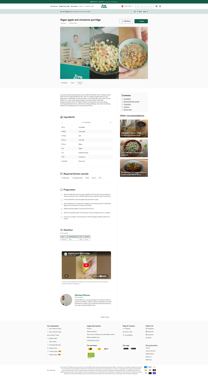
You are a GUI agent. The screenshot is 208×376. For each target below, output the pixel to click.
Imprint (89, 328)
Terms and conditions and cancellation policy (101, 334)
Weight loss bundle (64, 6)
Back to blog (105, 317)
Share (142, 21)
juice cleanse (54, 6)
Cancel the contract (93, 340)
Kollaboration (150, 354)
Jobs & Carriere (150, 351)
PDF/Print (127, 21)
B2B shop (149, 360)
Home (148, 348)
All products (74, 6)
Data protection (92, 331)
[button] (160, 6)
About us (81, 6)
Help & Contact (89, 6)
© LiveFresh (51, 370)
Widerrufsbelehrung (93, 337)
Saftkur (62, 100)
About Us (149, 357)
